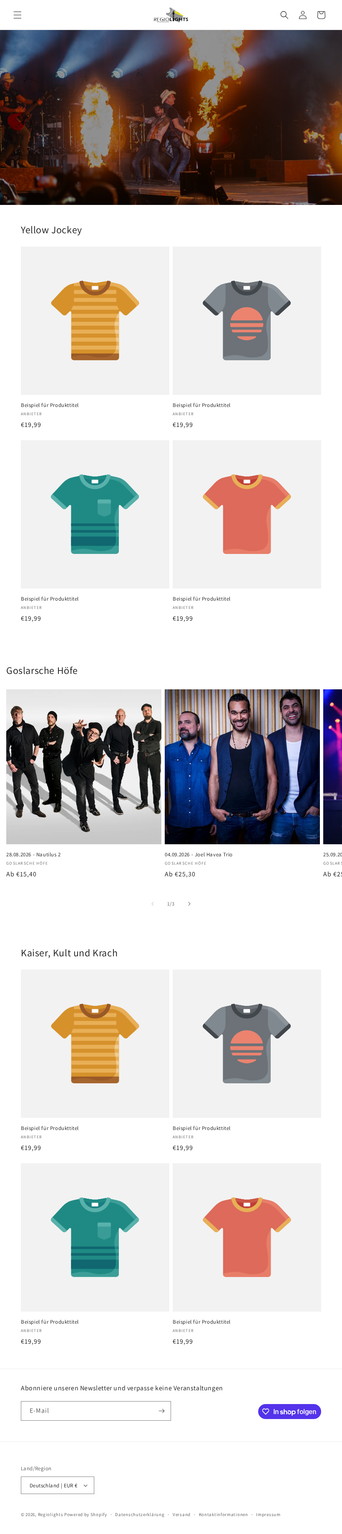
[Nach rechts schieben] (189, 904)
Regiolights (50, 1514)
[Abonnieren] (161, 1411)
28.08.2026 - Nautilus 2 (33, 854)
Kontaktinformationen (223, 1514)
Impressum (268, 1514)
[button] (17, 15)
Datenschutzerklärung (139, 1514)
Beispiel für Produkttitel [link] (50, 405)
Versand (182, 1514)
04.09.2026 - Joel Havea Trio (199, 854)
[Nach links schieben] (152, 904)
